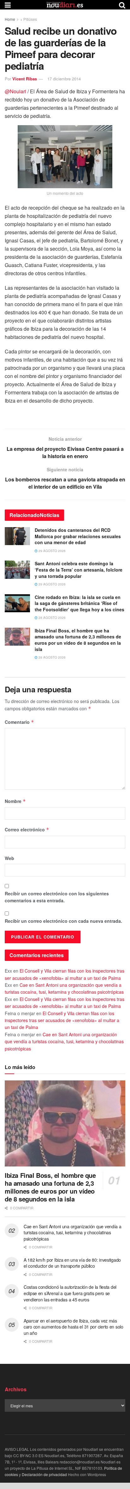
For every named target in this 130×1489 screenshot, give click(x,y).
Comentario (19, 722)
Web (9, 858)
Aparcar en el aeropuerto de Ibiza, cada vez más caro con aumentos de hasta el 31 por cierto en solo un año (73, 1326)
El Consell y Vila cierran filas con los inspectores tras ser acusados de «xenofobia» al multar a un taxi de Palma (62, 1020)
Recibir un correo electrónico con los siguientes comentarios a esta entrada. (57, 897)
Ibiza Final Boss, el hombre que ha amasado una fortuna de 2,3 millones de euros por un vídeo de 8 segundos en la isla (78, 639)
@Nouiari (15, 91)
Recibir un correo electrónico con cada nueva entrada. (63, 921)
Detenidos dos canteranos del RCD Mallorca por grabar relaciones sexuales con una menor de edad (78, 536)
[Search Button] (122, 4)
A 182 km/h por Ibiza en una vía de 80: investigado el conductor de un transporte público (72, 1263)
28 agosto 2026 (52, 617)
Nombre (15, 801)
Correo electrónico (27, 829)
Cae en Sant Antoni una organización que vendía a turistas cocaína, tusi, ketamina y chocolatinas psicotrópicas (64, 1041)
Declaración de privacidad (44, 1474)
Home (10, 19)
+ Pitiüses (28, 19)
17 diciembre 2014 (64, 79)
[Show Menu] (8, 4)
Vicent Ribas (24, 79)
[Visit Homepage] (65, 4)
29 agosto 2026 (52, 551)
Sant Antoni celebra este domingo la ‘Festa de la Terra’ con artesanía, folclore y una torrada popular (78, 569)
